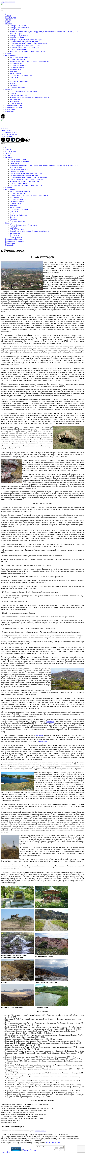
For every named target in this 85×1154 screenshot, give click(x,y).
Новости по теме (16, 103)
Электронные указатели (19, 36)
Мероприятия (15, 99)
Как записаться (15, 73)
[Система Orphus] (50, 1150)
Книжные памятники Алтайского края (24, 47)
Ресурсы (8, 24)
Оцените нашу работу (18, 59)
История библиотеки (18, 65)
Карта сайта (9, 111)
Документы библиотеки (19, 81)
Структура (14, 77)
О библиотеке (10, 55)
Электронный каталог (18, 26)
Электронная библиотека (19, 28)
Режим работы (15, 69)
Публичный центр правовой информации (26, 41)
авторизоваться (40, 1131)
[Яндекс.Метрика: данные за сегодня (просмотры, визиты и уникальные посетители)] (28, 1150)
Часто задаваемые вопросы (20, 57)
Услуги (8, 20)
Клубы (7, 22)
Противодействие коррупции (21, 75)
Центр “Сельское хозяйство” (20, 49)
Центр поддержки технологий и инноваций (26, 45)
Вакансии (13, 85)
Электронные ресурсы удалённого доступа (26, 39)
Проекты (8, 53)
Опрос (12, 79)
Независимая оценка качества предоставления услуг (29, 61)
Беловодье (50, 722)
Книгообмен (14, 101)
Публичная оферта (17, 67)
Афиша (8, 16)
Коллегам (9, 89)
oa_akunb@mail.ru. (53, 1142)
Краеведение (10, 109)
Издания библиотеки (18, 38)
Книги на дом (10, 18)
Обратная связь (6, 136)
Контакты (13, 71)
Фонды (12, 83)
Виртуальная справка (9, 134)
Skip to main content (8, 2)
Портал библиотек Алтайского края (23, 91)
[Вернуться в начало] (11, 8)
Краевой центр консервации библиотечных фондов (29, 97)
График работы (6, 130)
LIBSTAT (13, 93)
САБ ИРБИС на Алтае (18, 95)
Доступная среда (16, 63)
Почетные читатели (17, 87)
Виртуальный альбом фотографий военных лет (27, 51)
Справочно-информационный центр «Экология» (28, 43)
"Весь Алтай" (15, 30)
